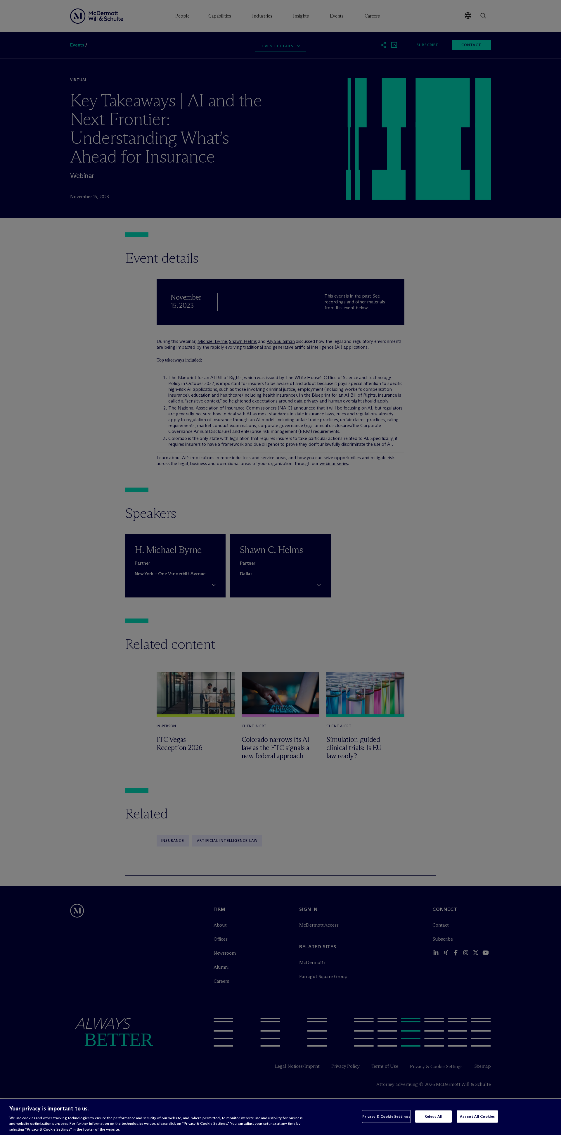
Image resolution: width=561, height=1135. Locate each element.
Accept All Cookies (477, 1116)
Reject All (433, 1116)
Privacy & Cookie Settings (386, 1116)
